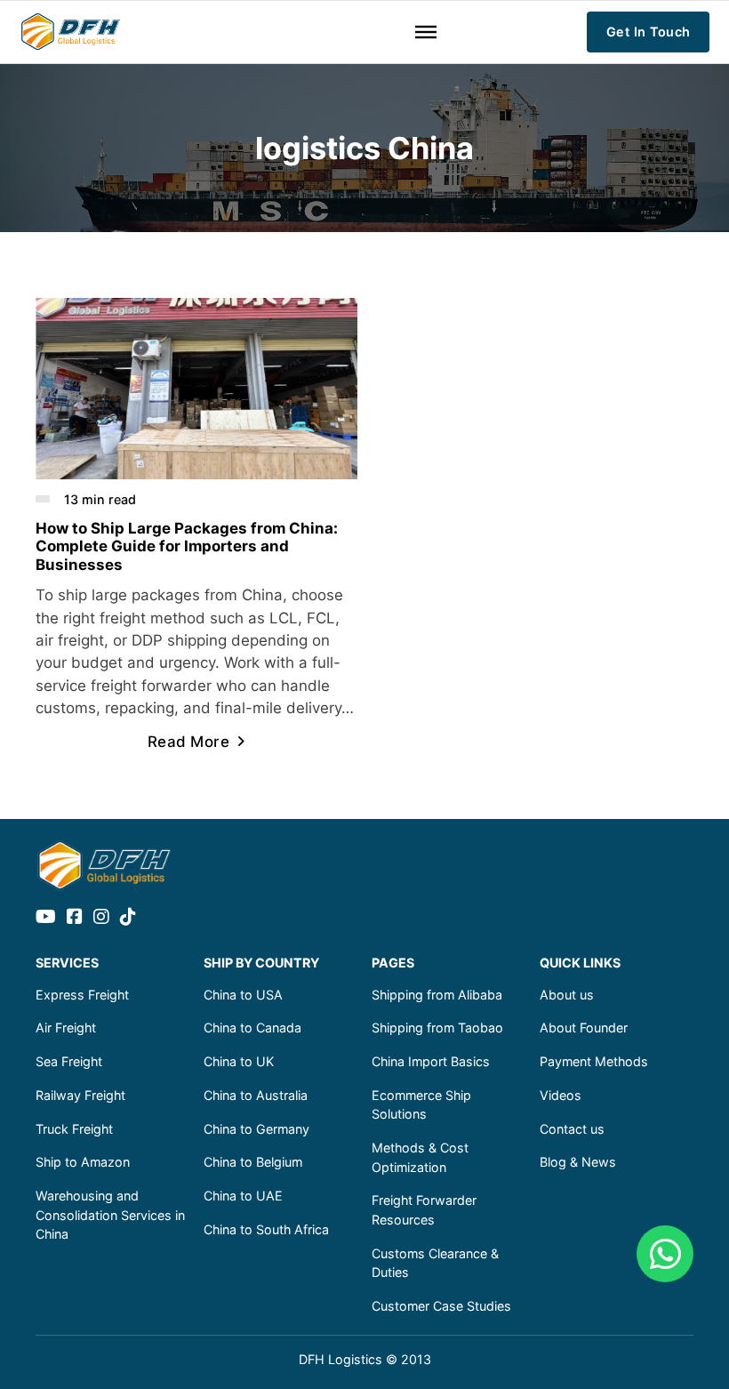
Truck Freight (74, 1128)
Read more (189, 742)
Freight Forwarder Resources (424, 1209)
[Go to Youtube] (46, 918)
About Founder (584, 1027)
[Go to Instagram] (101, 918)
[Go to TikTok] (128, 918)
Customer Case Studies (441, 1305)
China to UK (239, 1061)
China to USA (243, 994)
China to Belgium (253, 1161)
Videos (560, 1095)
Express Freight (82, 994)
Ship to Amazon (83, 1161)
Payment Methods (594, 1061)
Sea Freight (69, 1061)
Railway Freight (80, 1095)
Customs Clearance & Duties (435, 1263)
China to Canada (252, 1027)
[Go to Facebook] (75, 918)
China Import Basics (431, 1061)
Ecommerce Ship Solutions (421, 1105)
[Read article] (196, 387)
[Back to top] (666, 1335)
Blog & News (578, 1161)
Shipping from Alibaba (437, 994)
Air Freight (66, 1027)
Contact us (572, 1128)
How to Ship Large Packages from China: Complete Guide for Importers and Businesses (187, 546)
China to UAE (243, 1195)
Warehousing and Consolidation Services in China (110, 1214)
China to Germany (256, 1128)
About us (567, 994)
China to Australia (256, 1095)
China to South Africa (266, 1229)
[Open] (426, 32)
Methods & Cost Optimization (420, 1157)
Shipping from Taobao (437, 1027)
